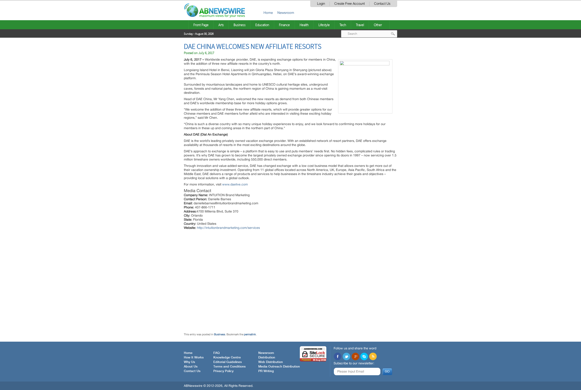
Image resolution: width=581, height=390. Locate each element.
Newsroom (285, 13)
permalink (250, 334)
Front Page (201, 24)
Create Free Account (349, 3)
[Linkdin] (355, 357)
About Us (190, 366)
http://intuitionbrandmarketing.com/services (228, 228)
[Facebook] (337, 357)
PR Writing (266, 371)
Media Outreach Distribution (279, 366)
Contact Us (382, 3)
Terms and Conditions (229, 366)
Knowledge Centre (227, 357)
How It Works (194, 357)
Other (378, 24)
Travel (360, 24)
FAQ (216, 353)
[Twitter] (346, 357)
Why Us (189, 362)
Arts (221, 24)
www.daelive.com (235, 184)
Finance (284, 24)
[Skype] (364, 357)
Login (321, 3)
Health (304, 24)
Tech (343, 24)
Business (240, 24)
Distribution (266, 357)
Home (268, 13)
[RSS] (373, 357)
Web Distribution (270, 362)
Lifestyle (324, 24)
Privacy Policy (223, 371)
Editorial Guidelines (227, 362)
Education (262, 24)
